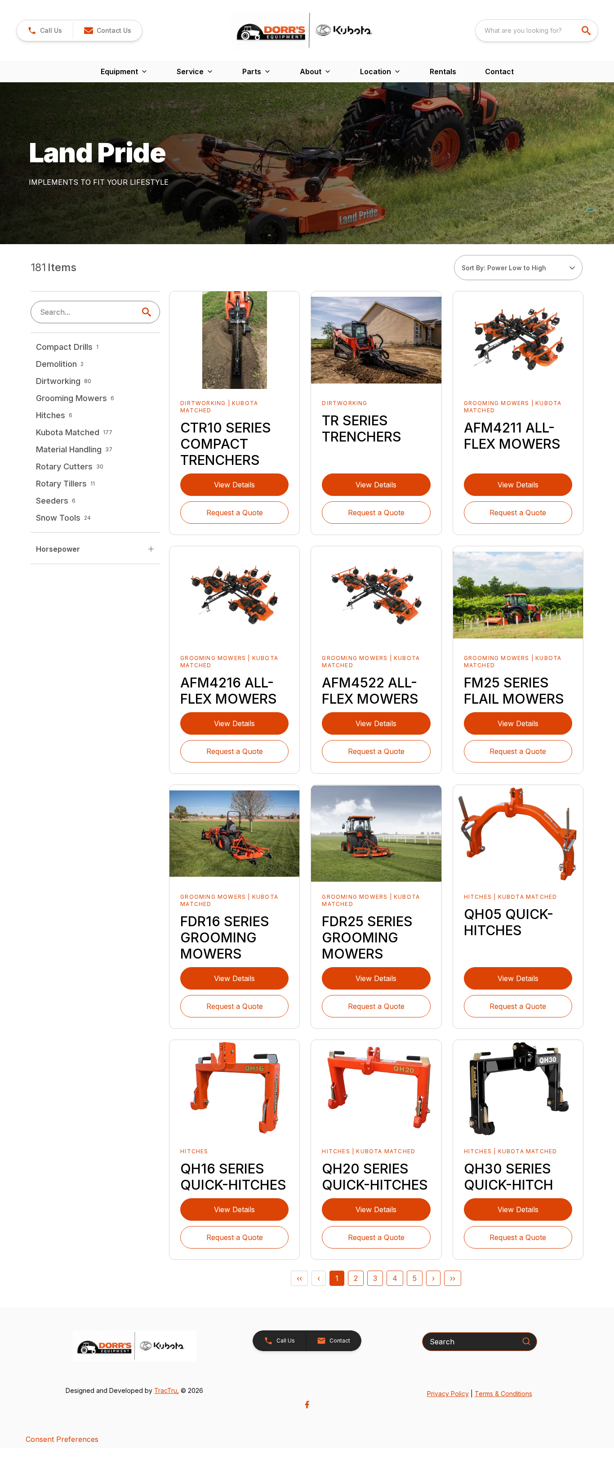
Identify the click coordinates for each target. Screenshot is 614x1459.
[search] (587, 30)
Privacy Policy (448, 1393)
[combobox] (537, 30)
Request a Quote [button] (234, 512)
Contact (499, 71)
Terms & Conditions (503, 1393)
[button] (45, 30)
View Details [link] (234, 484)
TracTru (165, 1390)
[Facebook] (307, 1404)
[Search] (526, 1341)
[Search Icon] (148, 312)
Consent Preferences (62, 1439)
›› (452, 1278)
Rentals (443, 71)
